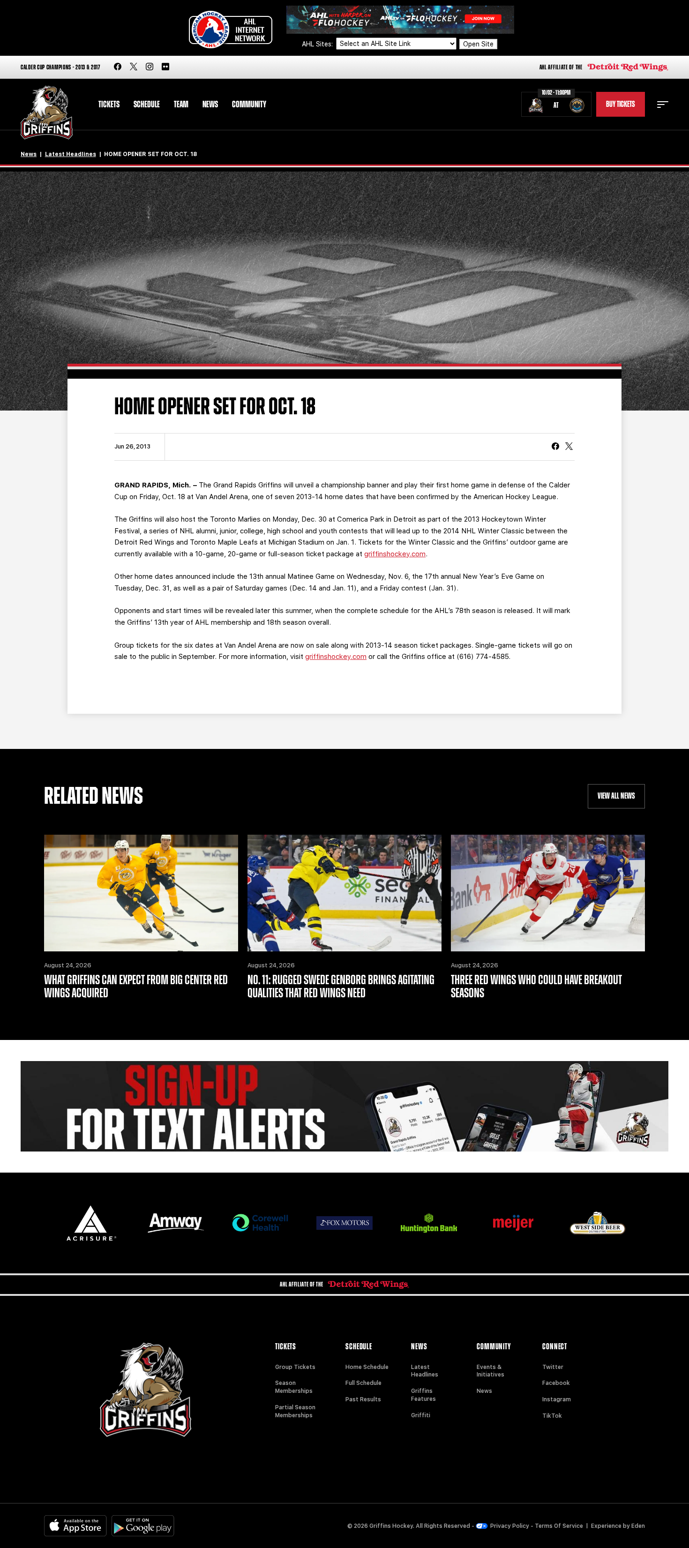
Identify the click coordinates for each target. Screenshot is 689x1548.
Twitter (552, 1367)
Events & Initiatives (490, 1371)
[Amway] (176, 1223)
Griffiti (420, 1415)
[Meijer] (513, 1223)
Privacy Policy (509, 1526)
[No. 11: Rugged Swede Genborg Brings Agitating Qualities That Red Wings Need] (344, 893)
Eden (638, 1526)
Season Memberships (294, 1387)
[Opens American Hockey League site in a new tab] (230, 29)
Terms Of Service (559, 1526)
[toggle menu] (662, 104)
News (210, 104)
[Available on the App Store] (75, 1525)
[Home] (47, 113)
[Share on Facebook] (555, 447)
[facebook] (117, 67)
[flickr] (165, 67)
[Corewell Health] (260, 1223)
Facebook (556, 1383)
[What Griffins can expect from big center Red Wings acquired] (141, 893)
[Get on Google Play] (143, 1525)
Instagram (556, 1399)
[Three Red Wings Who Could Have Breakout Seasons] (548, 893)
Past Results (363, 1399)
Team (181, 104)
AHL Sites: (318, 44)
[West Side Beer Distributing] (597, 1222)
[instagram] (149, 67)
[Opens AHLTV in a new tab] (400, 19)
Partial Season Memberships (295, 1411)
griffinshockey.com (395, 554)
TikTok (552, 1416)
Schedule (147, 104)
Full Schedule (363, 1383)
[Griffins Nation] (344, 1106)
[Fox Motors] (344, 1222)
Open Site (478, 44)
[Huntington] (429, 1223)
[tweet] (569, 447)
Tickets (109, 104)
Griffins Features (423, 1395)
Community (249, 104)
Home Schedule (367, 1367)
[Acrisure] (91, 1223)
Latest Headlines (70, 154)
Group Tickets (295, 1367)
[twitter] (133, 67)
